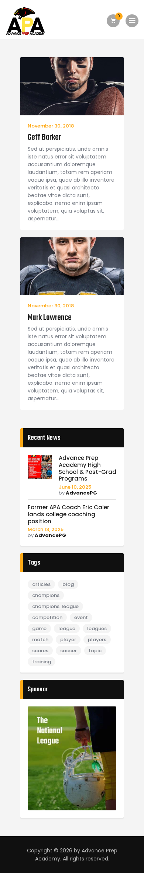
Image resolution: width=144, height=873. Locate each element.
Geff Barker (44, 137)
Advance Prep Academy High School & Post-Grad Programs (87, 468)
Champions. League (55, 606)
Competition (47, 617)
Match (40, 639)
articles (41, 584)
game (39, 628)
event (81, 617)
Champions (45, 595)
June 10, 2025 (75, 486)
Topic (95, 650)
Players (97, 639)
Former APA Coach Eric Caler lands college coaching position (68, 514)
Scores (40, 650)
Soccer (68, 650)
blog (68, 584)
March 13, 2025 (46, 529)
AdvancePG (81, 492)
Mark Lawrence (50, 318)
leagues (97, 628)
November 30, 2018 (51, 125)
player (68, 639)
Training (41, 661)
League (66, 628)
